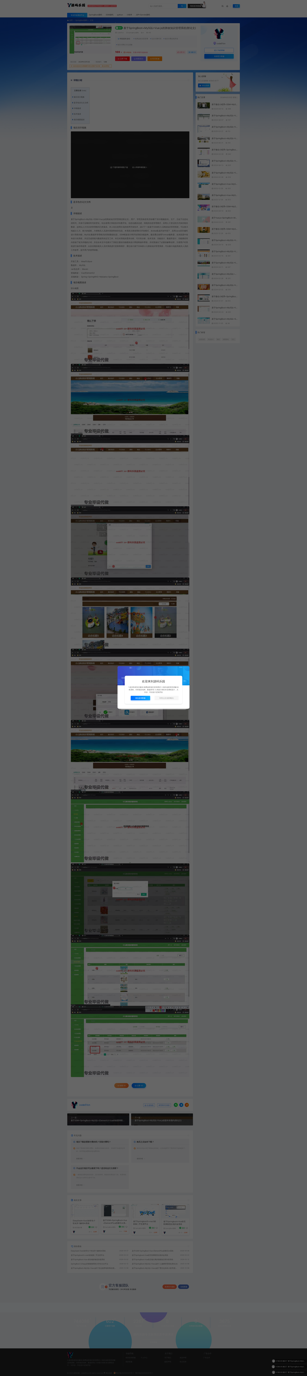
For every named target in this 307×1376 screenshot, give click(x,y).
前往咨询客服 (140, 698)
